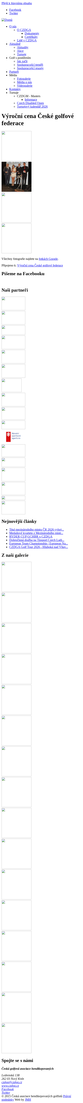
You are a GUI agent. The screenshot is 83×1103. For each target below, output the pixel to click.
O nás (12, 26)
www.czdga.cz (10, 1085)
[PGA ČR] (12, 391)
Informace (31, 99)
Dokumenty (32, 33)
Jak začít (22, 61)
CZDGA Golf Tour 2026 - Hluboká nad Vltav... (38, 547)
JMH (28, 1099)
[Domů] (7, 19)
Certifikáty (31, 37)
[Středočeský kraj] (13, 499)
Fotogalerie (24, 78)
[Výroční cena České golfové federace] (16, 160)
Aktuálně (14, 43)
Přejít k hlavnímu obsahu (17, 3)
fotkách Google (48, 258)
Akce (20, 50)
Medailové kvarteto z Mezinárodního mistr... (36, 533)
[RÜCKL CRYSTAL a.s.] (13, 348)
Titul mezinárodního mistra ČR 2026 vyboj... (36, 529)
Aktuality (22, 47)
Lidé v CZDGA (27, 40)
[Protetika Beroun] (13, 405)
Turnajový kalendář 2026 (32, 106)
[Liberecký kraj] (13, 466)
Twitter (13, 13)
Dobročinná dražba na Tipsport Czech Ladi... (36, 540)
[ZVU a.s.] (13, 480)
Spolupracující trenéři (30, 64)
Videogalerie (24, 85)
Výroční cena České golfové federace (40, 265)
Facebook (15, 9)
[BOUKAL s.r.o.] (13, 428)
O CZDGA (24, 30)
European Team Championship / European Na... (38, 543)
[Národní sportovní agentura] (13, 442)
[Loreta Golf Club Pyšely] (13, 362)
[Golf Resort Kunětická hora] (13, 494)
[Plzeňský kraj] (13, 333)
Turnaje (21, 54)
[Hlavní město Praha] (13, 376)
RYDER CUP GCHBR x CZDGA (31, 536)
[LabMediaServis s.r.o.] (13, 455)
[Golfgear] (13, 309)
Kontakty (15, 89)
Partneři (14, 71)
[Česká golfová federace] (13, 323)
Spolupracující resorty (30, 68)
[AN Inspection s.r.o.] (13, 513)
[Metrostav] (13, 418)
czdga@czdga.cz (12, 1082)
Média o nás (24, 82)
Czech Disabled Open (30, 103)
